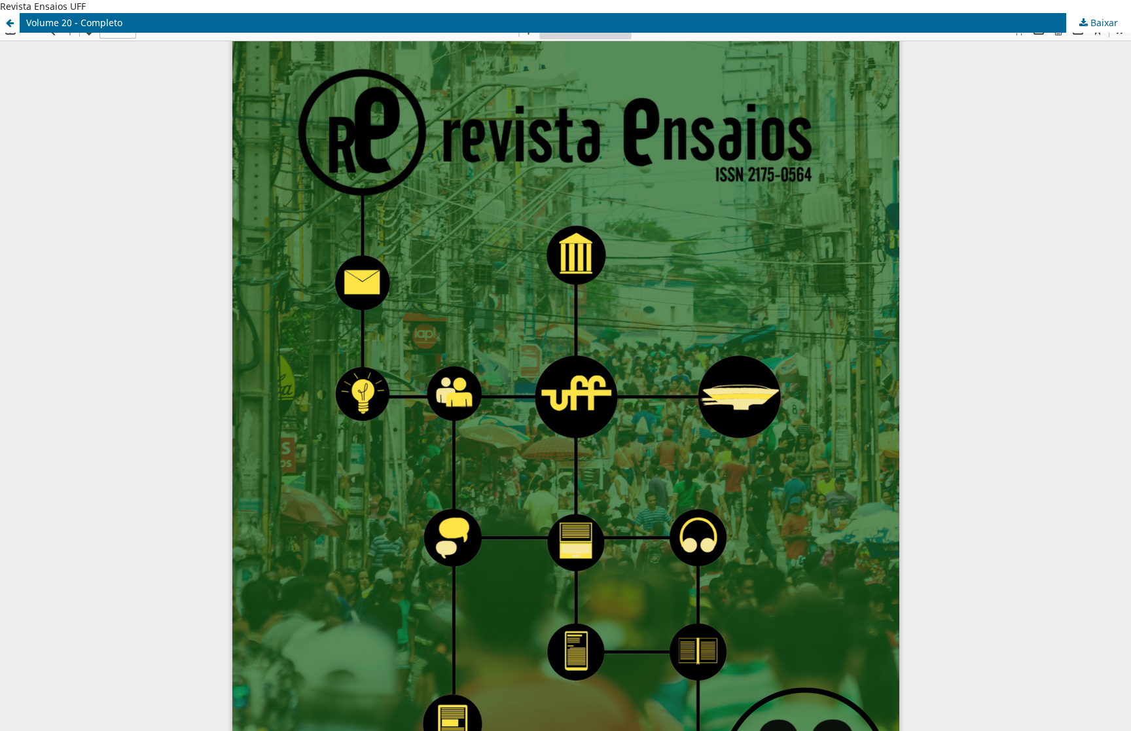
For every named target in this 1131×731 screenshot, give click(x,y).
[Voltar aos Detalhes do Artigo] (10, 23)
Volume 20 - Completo (74, 22)
